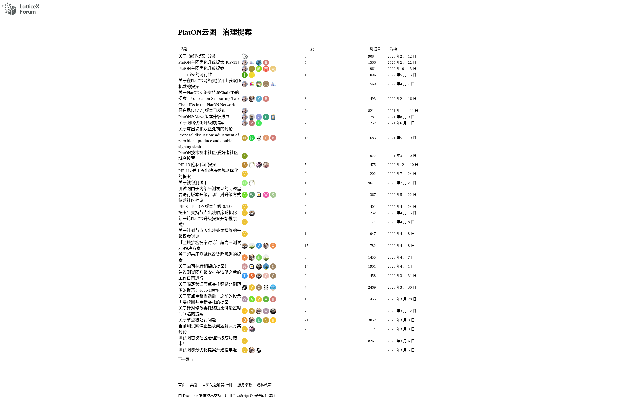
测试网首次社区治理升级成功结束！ (207, 341)
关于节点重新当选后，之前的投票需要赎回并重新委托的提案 (209, 299)
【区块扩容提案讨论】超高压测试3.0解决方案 (209, 245)
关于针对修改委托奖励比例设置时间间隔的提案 (209, 311)
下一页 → (186, 359)
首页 (182, 385)
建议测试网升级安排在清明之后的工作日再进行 (209, 275)
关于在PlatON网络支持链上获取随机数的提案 (209, 83)
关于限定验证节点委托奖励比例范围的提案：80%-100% (209, 287)
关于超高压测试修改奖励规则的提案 (209, 257)
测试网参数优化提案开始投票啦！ (209, 350)
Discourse (190, 396)
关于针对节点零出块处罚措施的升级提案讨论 (209, 233)
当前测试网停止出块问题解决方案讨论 (209, 329)
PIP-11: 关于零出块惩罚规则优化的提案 (208, 173)
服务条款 (244, 385)
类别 (194, 385)
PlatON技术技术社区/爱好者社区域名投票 (208, 155)
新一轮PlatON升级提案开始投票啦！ (207, 221)
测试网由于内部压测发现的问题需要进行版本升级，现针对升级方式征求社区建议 (209, 194)
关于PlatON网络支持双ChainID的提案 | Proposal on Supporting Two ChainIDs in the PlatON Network (208, 98)
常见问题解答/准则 (217, 385)
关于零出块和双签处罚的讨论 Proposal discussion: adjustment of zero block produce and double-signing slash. (208, 138)
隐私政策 (264, 385)
